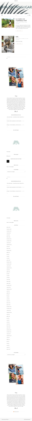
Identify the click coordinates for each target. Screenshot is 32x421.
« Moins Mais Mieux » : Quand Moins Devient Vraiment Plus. (15, 183)
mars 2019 (8, 300)
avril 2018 (8, 322)
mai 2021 (8, 256)
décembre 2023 (9, 229)
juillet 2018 (8, 316)
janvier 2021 (8, 260)
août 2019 (8, 291)
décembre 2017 (9, 329)
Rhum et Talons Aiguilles (10, 166)
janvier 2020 (8, 283)
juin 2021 (8, 254)
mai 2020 (8, 275)
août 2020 (8, 269)
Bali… (17, 37)
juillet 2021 (8, 252)
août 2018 (8, 314)
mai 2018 (8, 320)
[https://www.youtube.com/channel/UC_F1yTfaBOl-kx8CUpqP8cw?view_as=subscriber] (8, 161)
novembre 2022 (9, 240)
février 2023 (8, 236)
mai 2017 (8, 343)
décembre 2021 (9, 250)
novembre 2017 (9, 331)
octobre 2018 (9, 310)
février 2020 (8, 281)
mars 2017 (8, 347)
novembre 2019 (9, 285)
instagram (16, 411)
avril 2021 (8, 258)
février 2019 (8, 302)
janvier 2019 (8, 304)
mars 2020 (8, 279)
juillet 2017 (8, 339)
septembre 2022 (9, 244)
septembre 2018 (9, 312)
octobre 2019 (9, 287)
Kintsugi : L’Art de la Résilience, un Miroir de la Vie (14, 124)
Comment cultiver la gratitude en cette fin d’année (14, 120)
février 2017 (8, 349)
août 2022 (8, 246)
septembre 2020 (9, 267)
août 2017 (8, 337)
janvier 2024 (8, 227)
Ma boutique (8, 151)
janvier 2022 (8, 248)
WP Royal (7, 419)
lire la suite (19, 30)
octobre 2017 (9, 333)
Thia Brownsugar (16, 7)
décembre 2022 (9, 238)
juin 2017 (8, 341)
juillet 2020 (8, 271)
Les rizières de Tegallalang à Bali (21, 19)
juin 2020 (8, 273)
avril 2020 (8, 277)
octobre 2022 (9, 242)
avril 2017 (8, 345)
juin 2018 (8, 318)
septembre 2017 (9, 335)
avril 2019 (8, 298)
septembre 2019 (9, 289)
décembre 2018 (9, 306)
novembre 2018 (9, 308)
